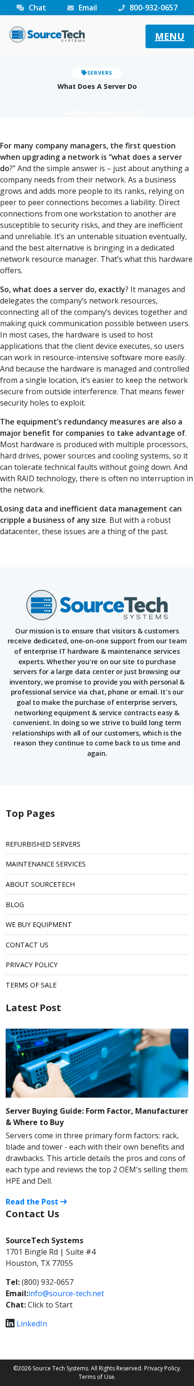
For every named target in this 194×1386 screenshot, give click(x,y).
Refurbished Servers (43, 844)
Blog (15, 904)
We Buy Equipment (39, 924)
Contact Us (27, 944)
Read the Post (33, 1201)
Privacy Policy (31, 964)
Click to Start (50, 1304)
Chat (37, 7)
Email (88, 7)
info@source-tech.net (66, 1293)
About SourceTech (40, 884)
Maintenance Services (46, 863)
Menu (170, 36)
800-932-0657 (153, 7)
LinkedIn (31, 1323)
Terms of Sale (31, 984)
